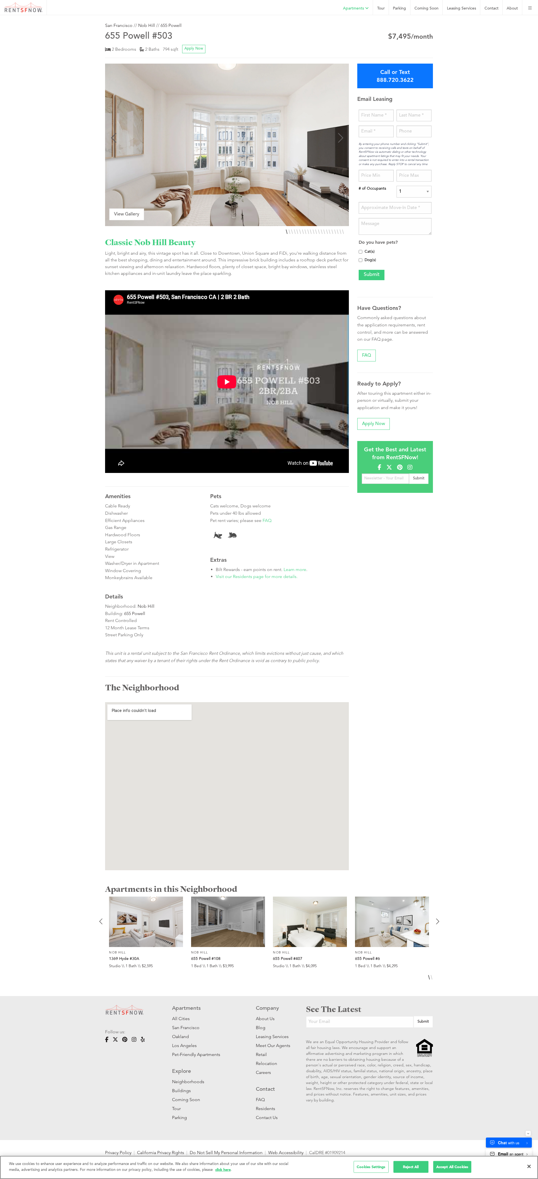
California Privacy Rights (160, 1152)
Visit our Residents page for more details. (257, 576)
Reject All (411, 1166)
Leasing (461, 8)
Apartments (354, 8)
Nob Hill (146, 25)
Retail (261, 1054)
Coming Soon (426, 8)
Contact (491, 8)
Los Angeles (184, 1045)
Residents (265, 1108)
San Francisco (119, 25)
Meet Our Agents (272, 1045)
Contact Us (267, 1117)
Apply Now (193, 48)
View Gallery (126, 214)
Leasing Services (272, 1036)
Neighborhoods (188, 1081)
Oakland (180, 1036)
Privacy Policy (118, 1152)
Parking (399, 8)
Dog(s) (370, 260)
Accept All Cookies (452, 1166)
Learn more (295, 569)
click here (223, 1169)
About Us (265, 1018)
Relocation (266, 1063)
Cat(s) (370, 252)
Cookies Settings (371, 1166)
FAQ (267, 520)
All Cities (181, 1018)
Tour (381, 8)
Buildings (181, 1090)
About (512, 8)
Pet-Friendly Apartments (196, 1054)
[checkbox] (360, 252)
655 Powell (171, 25)
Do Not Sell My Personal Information (226, 1152)
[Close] (529, 1166)
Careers (263, 1072)
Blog (260, 1027)
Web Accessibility (285, 1152)
